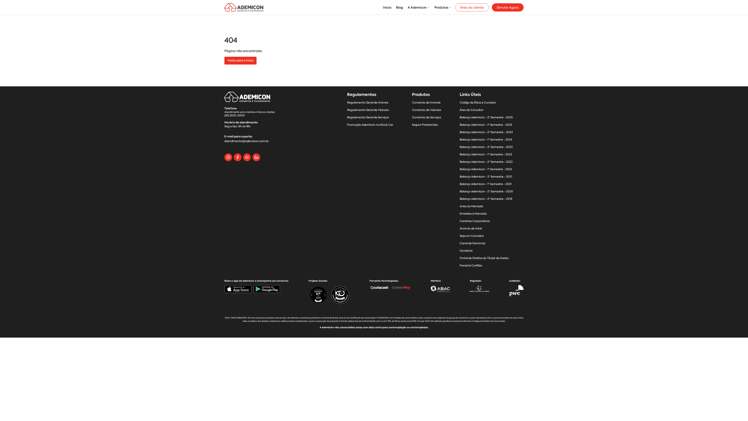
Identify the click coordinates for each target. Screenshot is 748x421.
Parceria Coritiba (471, 266)
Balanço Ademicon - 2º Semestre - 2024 (486, 132)
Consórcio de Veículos (426, 110)
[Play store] (266, 289)
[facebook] (238, 157)
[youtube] (247, 157)
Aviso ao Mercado (471, 206)
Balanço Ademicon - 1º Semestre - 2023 (486, 154)
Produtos (441, 7)
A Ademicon (417, 7)
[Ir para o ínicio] (243, 7)
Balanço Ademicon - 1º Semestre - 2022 (486, 169)
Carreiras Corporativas (475, 221)
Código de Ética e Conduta (478, 103)
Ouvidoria (466, 251)
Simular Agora (508, 7)
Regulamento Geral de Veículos (368, 110)
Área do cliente (472, 7)
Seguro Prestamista (425, 125)
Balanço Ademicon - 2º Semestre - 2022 (486, 162)
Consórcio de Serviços (426, 117)
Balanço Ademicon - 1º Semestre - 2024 (486, 140)
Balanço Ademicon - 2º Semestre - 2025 (486, 117)
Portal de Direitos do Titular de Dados (484, 258)
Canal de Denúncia (472, 243)
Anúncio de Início (471, 228)
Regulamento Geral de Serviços (368, 117)
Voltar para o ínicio (240, 60)
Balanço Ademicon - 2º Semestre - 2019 (486, 199)
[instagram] (228, 157)
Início (387, 7)
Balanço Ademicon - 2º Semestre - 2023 (486, 147)
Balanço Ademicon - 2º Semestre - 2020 (486, 191)
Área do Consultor (471, 110)
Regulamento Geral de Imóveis (367, 103)
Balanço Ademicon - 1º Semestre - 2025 (486, 125)
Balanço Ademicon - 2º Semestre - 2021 (486, 177)
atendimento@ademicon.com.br (246, 141)
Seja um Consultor (472, 236)
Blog (399, 7)
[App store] (238, 289)
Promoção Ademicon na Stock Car (370, 125)
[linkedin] (256, 157)
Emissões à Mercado (473, 214)
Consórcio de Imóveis (426, 103)
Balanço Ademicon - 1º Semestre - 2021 (486, 184)
